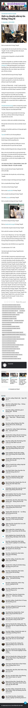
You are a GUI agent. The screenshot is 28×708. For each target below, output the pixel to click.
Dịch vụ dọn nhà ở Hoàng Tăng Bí (10, 346)
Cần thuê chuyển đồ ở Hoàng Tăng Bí (11, 304)
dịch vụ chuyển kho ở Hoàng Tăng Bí (11, 328)
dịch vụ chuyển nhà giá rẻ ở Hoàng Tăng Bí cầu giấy (13, 334)
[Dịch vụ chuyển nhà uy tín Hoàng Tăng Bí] (14, 33)
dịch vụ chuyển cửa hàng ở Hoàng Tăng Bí (12, 322)
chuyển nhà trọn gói (10, 224)
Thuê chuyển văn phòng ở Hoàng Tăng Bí (12, 354)
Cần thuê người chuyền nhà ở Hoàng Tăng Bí (13, 308)
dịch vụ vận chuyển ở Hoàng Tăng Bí (11, 348)
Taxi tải (3, 134)
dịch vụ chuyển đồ (6, 324)
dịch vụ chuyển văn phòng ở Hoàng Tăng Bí (12, 344)
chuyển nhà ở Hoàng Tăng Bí (9, 316)
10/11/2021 (11, 22)
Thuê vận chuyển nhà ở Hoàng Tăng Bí (11, 358)
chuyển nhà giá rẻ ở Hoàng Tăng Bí (10, 314)
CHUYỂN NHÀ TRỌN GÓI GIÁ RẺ (8, 13)
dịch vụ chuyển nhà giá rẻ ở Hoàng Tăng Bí (12, 332)
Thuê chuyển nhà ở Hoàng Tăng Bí (10, 352)
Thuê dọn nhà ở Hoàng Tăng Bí (9, 356)
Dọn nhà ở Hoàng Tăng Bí (8, 350)
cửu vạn (8, 197)
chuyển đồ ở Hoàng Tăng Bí (8, 312)
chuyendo (5, 22)
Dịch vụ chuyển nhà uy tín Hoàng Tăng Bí (13, 17)
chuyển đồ (22, 310)
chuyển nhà (4, 65)
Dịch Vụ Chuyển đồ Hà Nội (14, 705)
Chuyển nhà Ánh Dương (7, 105)
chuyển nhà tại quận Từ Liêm (9, 318)
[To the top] (25, 703)
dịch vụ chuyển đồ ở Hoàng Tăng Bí (10, 326)
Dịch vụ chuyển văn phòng (8, 342)
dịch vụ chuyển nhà (7, 330)
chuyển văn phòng (19, 320)
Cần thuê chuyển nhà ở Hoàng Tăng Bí (11, 306)
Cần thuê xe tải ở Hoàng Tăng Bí (10, 310)
